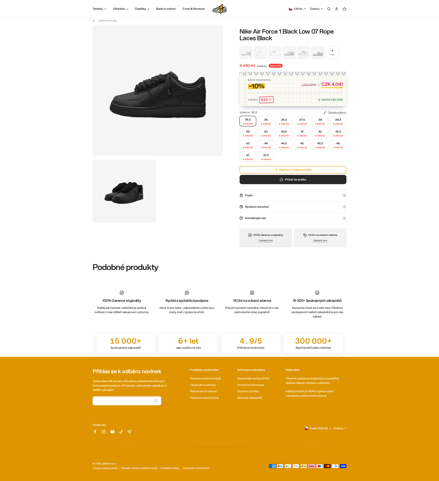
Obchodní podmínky (203, 385)
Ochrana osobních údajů (205, 378)
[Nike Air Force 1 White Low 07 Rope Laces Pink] (274, 52)
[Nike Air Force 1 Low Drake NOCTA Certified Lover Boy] (318, 52)
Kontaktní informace (250, 385)
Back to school (166, 8)
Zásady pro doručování (196, 468)
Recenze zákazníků (249, 397)
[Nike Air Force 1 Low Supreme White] (289, 52)
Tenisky (98, 8)
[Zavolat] (130, 431)
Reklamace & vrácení (203, 391)
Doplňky (140, 8)
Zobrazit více (266, 240)
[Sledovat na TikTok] (121, 431)
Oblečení (119, 8)
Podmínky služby (170, 468)
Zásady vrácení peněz (105, 468)
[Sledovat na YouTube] (112, 431)
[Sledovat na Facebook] (95, 431)
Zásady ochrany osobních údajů (139, 468)
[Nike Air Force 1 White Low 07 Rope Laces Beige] (303, 52)
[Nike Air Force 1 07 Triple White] (246, 52)
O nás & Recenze (193, 8)
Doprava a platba (248, 391)
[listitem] (125, 343)
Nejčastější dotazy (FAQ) (253, 378)
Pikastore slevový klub (204, 397)
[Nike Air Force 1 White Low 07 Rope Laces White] (260, 52)
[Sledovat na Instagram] (103, 431)
